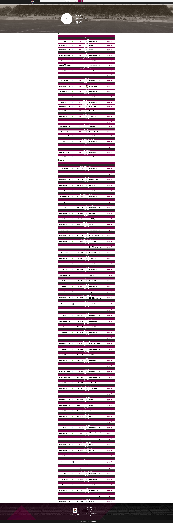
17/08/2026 (86, 187)
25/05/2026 (86, 412)
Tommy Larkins (93, 241)
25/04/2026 (86, 498)
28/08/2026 (86, 51)
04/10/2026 (86, 149)
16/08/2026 (86, 192)
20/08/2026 (86, 170)
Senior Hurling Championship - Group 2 (86, 104)
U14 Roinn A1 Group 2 (86, 39)
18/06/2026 (86, 328)
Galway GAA (84, 521)
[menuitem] (104, 3)
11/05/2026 (86, 464)
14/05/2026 (86, 452)
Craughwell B (92, 96)
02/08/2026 (86, 237)
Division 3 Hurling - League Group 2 (86, 319)
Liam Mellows (64, 168)
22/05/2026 (86, 429)
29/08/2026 (86, 57)
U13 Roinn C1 (86, 352)
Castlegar (64, 41)
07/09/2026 (86, 112)
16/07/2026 (86, 266)
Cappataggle (64, 102)
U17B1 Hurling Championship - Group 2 (86, 68)
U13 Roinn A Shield (86, 324)
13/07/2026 (86, 271)
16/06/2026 (86, 334)
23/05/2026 (86, 424)
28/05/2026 (86, 390)
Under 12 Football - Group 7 (86, 94)
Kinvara (91, 174)
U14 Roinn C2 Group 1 (86, 47)
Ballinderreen (64, 190)
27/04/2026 (86, 486)
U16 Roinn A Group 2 (86, 84)
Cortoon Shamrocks (64, 135)
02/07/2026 (86, 299)
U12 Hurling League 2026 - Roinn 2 (86, 58)
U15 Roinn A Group (86, 330)
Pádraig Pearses (93, 110)
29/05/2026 (86, 384)
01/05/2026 (86, 475)
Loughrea (64, 202)
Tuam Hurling (64, 252)
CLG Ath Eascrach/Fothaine (96, 235)
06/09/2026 (86, 99)
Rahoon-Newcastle (94, 455)
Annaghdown (92, 70)
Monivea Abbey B (93, 131)
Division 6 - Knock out (86, 341)
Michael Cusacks (93, 86)
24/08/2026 (86, 37)
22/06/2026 (86, 323)
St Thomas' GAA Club (64, 55)
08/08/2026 (86, 215)
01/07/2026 (86, 306)
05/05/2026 (86, 470)
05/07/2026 (86, 288)
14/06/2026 (86, 340)
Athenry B (64, 96)
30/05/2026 (86, 379)
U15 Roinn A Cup (86, 301)
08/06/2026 (86, 351)
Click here (83, 18)
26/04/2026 (86, 492)
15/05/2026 (86, 446)
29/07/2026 (86, 243)
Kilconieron (92, 213)
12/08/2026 (86, 198)
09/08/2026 (86, 204)
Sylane (64, 207)
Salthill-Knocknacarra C (64, 152)
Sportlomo (94, 521)
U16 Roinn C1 (86, 89)
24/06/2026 (86, 317)
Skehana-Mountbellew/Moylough (65, 65)
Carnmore (91, 122)
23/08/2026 (86, 164)
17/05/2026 (86, 441)
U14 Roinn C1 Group (86, 43)
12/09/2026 (86, 118)
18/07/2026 (86, 260)
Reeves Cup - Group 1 (86, 53)
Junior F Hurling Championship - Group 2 (86, 205)
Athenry (91, 45)
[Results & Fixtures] (76, 23)
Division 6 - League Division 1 (86, 442)
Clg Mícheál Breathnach (95, 382)
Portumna (64, 394)
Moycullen (91, 147)
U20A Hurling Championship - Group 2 (86, 244)
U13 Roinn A (86, 358)
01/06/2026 (86, 368)
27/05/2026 (86, 401)
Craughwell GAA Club (94, 41)
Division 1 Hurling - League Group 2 (86, 347)
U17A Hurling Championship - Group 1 (86, 295)
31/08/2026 (86, 77)
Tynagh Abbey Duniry (94, 439)
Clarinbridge (64, 80)
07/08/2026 (86, 220)
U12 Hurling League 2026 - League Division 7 (86, 124)
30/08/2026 (86, 67)
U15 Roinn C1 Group (86, 397)
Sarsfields (91, 224)
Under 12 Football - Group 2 (86, 133)
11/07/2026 (87, 277)
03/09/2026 (86, 82)
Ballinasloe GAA (93, 321)
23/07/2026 (86, 254)
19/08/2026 (86, 181)
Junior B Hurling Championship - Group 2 (86, 108)
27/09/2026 (86, 143)
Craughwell (78, 18)
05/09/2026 (86, 93)
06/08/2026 (86, 226)
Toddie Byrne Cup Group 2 (86, 499)
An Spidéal (92, 185)
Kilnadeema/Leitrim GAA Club (95, 433)
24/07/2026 (86, 249)
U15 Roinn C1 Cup (86, 261)
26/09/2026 (86, 137)
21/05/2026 (86, 435)
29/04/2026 (86, 481)
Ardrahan (64, 286)
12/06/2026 (86, 345)
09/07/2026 (86, 282)
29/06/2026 (86, 312)
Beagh (64, 366)
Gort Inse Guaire (65, 230)
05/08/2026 (86, 232)
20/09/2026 (86, 128)
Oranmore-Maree (64, 91)
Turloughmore (64, 60)
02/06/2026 (86, 362)
